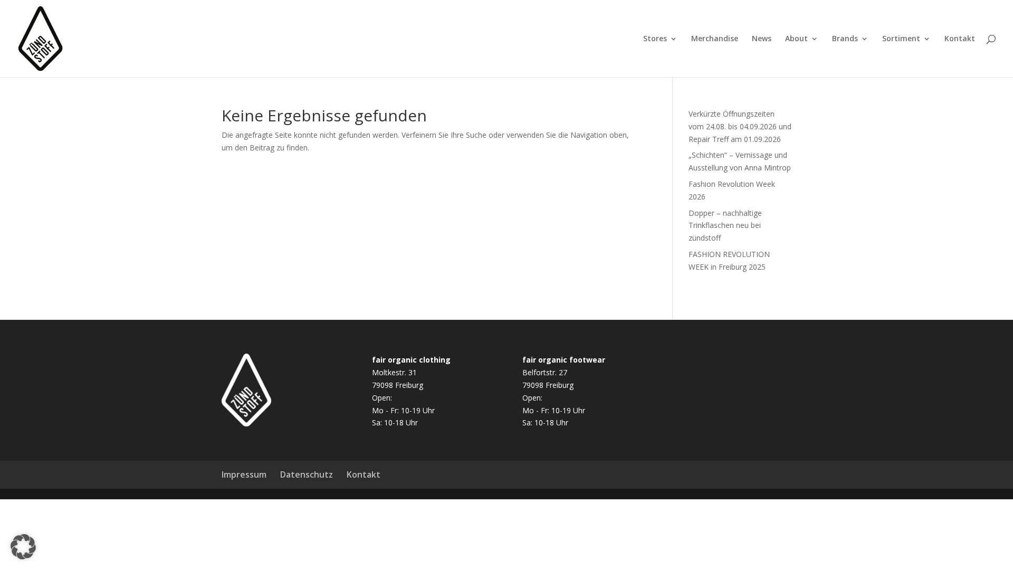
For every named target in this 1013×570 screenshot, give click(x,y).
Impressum (244, 474)
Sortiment (901, 39)
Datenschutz (306, 474)
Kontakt (959, 39)
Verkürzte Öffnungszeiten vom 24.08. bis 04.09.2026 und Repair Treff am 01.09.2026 (740, 126)
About (796, 39)
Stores (655, 39)
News (761, 39)
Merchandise (714, 39)
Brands (845, 39)
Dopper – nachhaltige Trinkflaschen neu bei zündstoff (725, 225)
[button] (23, 547)
